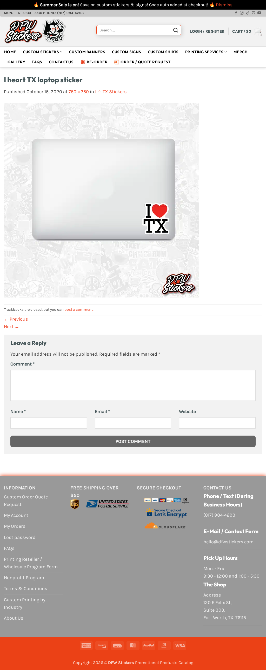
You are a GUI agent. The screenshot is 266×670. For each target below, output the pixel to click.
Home (10, 51)
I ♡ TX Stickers (111, 91)
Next (11, 326)
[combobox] (138, 30)
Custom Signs (126, 51)
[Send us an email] (253, 13)
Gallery (16, 61)
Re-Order (97, 61)
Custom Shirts (163, 51)
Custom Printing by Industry (24, 603)
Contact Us (61, 61)
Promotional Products (156, 662)
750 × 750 (79, 91)
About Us (13, 618)
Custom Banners (87, 51)
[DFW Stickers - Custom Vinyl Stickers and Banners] (46, 31)
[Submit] (176, 31)
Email (102, 411)
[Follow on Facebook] (236, 13)
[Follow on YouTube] (259, 13)
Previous (16, 319)
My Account (16, 515)
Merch (241, 51)
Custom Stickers (41, 51)
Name (18, 411)
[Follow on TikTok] (248, 13)
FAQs (37, 61)
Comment (22, 364)
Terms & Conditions (25, 588)
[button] (207, 31)
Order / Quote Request (145, 61)
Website (187, 411)
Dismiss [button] (224, 4)
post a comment (78, 309)
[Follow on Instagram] (242, 13)
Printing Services (204, 51)
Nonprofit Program (24, 577)
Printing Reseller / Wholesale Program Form (31, 563)
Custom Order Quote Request (26, 500)
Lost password (20, 537)
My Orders (14, 526)
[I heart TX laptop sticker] (101, 199)
